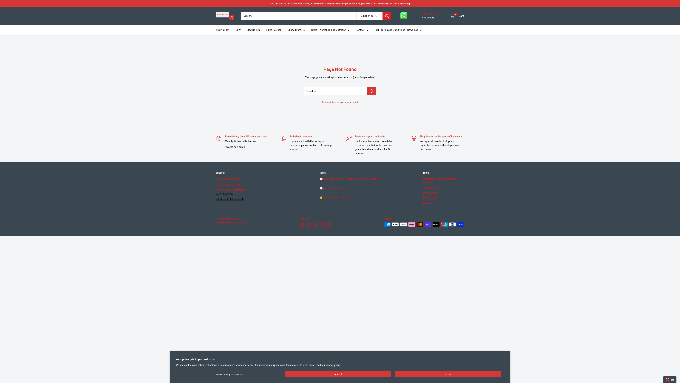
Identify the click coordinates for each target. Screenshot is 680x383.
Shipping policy (431, 187)
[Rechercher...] (371, 91)
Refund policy (430, 197)
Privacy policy (430, 192)
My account (428, 17)
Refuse (448, 374)
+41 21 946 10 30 (224, 194)
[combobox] (669, 379)
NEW (238, 29)
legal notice (429, 203)
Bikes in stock (273, 29)
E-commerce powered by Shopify (231, 222)
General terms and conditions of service (441, 180)
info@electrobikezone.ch (230, 199)
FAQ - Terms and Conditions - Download (396, 29)
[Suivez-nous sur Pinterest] (315, 224)
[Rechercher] (386, 16)
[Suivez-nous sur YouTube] (322, 224)
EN (672, 379)
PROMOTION (222, 29)
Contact (360, 29)
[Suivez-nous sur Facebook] (301, 224)
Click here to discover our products (340, 102)
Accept (338, 374)
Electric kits (253, 29)
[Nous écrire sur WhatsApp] (403, 15)
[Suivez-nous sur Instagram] (308, 224)
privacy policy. (333, 365)
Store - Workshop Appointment (328, 29)
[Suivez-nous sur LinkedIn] (328, 224)
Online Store (294, 29)
